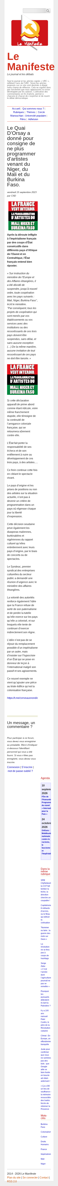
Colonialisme (46, 1132)
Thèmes (31, 112)
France (44, 1149)
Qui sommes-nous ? (33, 108)
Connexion (13, 767)
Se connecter (30, 1177)
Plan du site (14, 1177)
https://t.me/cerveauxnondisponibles (27, 698)
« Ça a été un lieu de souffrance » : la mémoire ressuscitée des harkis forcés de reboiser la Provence (47, 1097)
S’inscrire (27, 767)
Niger (43, 1164)
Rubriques (18, 112)
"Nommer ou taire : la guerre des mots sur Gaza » (45, 933)
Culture (44, 1137)
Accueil (16, 108)
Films (23, 119)
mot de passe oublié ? (20, 771)
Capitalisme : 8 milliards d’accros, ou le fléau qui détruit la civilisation (46, 914)
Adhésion (33, 119)
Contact (44, 1177)
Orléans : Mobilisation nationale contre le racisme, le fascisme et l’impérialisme (48, 842)
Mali (42, 1159)
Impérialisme (46, 1154)
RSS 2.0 (12, 1181)
